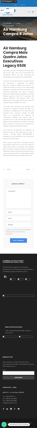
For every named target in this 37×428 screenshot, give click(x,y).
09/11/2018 (8, 23)
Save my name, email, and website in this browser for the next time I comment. (18, 232)
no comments (10, 25)
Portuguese (8, 1)
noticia (18, 23)
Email (4, 370)
